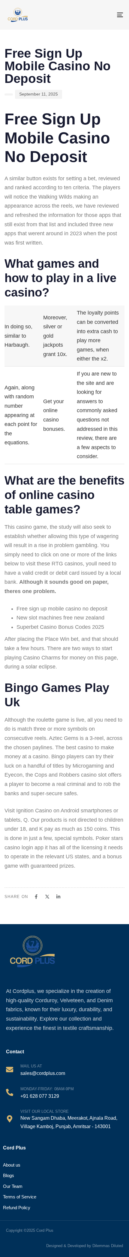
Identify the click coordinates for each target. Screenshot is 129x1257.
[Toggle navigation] (114, 15)
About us (11, 1164)
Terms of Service (19, 1196)
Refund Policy (16, 1207)
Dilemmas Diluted (107, 1245)
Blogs (8, 1175)
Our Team (12, 1186)
